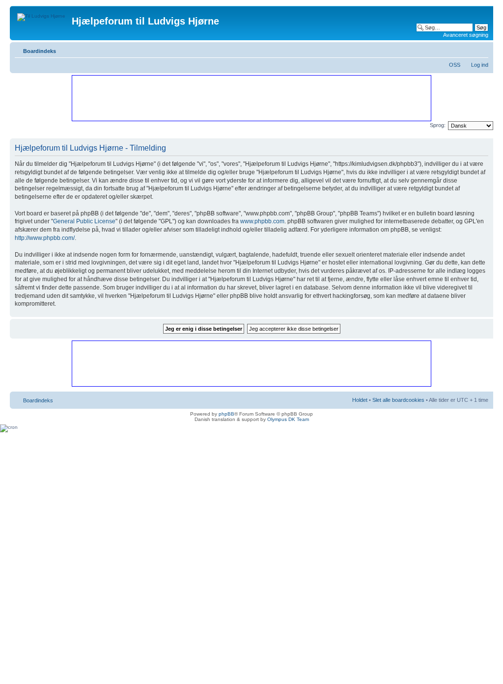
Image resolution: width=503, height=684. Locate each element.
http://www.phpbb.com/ (45, 238)
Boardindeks (39, 51)
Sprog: (438, 125)
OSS (454, 65)
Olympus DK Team (288, 419)
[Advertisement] (251, 98)
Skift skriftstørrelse (481, 49)
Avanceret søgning (465, 35)
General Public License (84, 221)
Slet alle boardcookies (398, 400)
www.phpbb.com (262, 221)
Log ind (479, 65)
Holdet (359, 400)
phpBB (226, 414)
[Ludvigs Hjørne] (42, 14)
